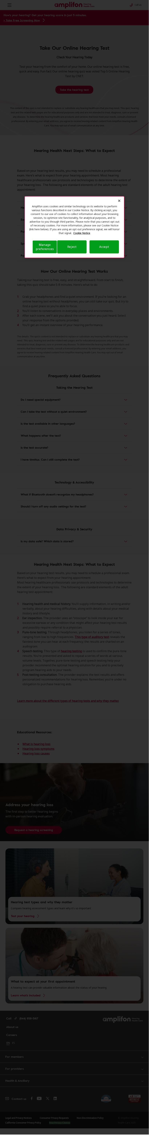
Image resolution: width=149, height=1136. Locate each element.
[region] (74, 227)
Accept (104, 247)
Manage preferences (45, 247)
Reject (72, 247)
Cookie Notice (81, 233)
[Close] (119, 201)
